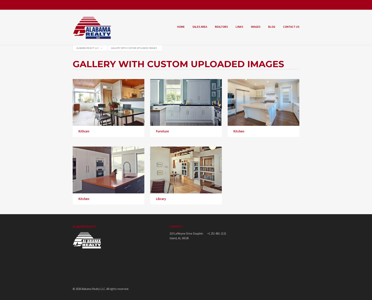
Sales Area (199, 27)
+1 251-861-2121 (216, 233)
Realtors (221, 27)
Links (239, 27)
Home (181, 27)
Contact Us (291, 27)
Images (255, 27)
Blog (271, 27)
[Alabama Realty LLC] (92, 27)
